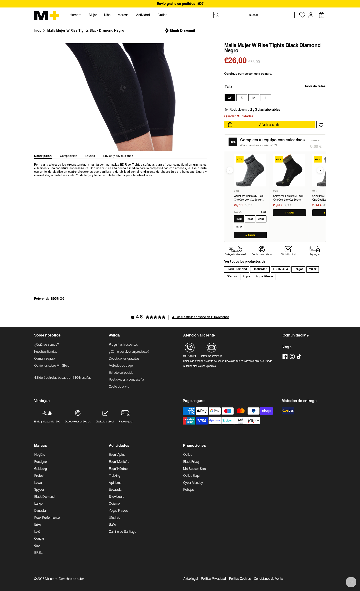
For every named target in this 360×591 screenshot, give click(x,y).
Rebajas (188, 490)
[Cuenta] (311, 15)
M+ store (51, 579)
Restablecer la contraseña (126, 379)
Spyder (39, 490)
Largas (298, 269)
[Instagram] (292, 356)
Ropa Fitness (264, 276)
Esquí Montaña (119, 462)
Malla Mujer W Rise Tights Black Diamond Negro (85, 30)
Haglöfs (39, 455)
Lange (38, 503)
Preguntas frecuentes (123, 344)
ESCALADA (280, 269)
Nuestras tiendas (45, 352)
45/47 (239, 226)
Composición (68, 156)
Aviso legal (190, 579)
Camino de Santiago (122, 532)
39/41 (250, 219)
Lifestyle (114, 518)
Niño (107, 15)
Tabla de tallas (314, 86)
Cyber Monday (193, 483)
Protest (39, 476)
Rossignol (40, 462)
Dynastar (40, 511)
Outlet (162, 15)
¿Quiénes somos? (46, 344)
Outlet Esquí (191, 476)
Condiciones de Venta (268, 579)
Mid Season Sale (194, 469)
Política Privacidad (213, 579)
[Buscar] (216, 15)
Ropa (246, 276)
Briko (37, 524)
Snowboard (116, 497)
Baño (112, 524)
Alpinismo (115, 483)
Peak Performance (47, 518)
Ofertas (231, 276)
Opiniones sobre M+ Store (52, 366)
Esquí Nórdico (118, 469)
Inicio (37, 30)
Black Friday (191, 462)
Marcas (123, 15)
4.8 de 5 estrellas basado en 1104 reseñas (200, 317)
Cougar (39, 538)
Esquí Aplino (117, 455)
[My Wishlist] (302, 15)
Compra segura (44, 358)
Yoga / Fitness (118, 511)
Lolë (37, 532)
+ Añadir (250, 235)
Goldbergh (41, 469)
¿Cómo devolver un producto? (129, 352)
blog (285, 347)
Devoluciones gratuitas (124, 358)
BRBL (38, 553)
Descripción (43, 156)
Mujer (93, 15)
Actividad (143, 15)
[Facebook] (285, 356)
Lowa (38, 483)
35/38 (239, 219)
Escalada (115, 490)
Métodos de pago (121, 366)
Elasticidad (259, 269)
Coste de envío (119, 387)
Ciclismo (114, 503)
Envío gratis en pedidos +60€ (180, 4)
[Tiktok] (299, 356)
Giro (37, 546)
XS (230, 98)
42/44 (261, 219)
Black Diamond (236, 269)
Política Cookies (240, 579)
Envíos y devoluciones (118, 156)
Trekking (114, 476)
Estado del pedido (121, 373)
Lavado (90, 156)
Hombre (75, 15)
